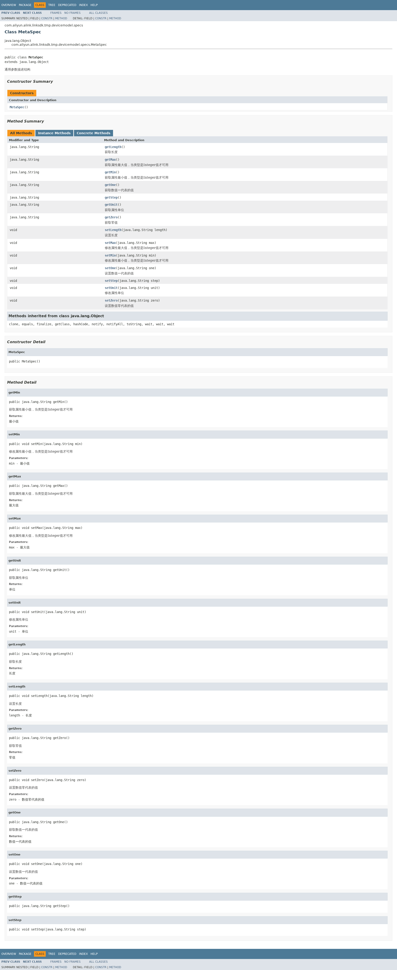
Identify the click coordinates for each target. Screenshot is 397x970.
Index (83, 5)
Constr (46, 18)
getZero (111, 217)
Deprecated (67, 5)
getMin (110, 172)
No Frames (72, 12)
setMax (110, 243)
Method (61, 18)
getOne (110, 185)
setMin (110, 255)
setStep (111, 280)
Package (25, 5)
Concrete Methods (93, 133)
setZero (111, 300)
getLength (113, 147)
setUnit (111, 288)
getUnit (111, 204)
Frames (56, 12)
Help (94, 5)
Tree (51, 5)
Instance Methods (54, 133)
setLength (113, 230)
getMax (110, 159)
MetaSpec (17, 107)
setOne (110, 268)
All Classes (98, 12)
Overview (8, 5)
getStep (111, 197)
